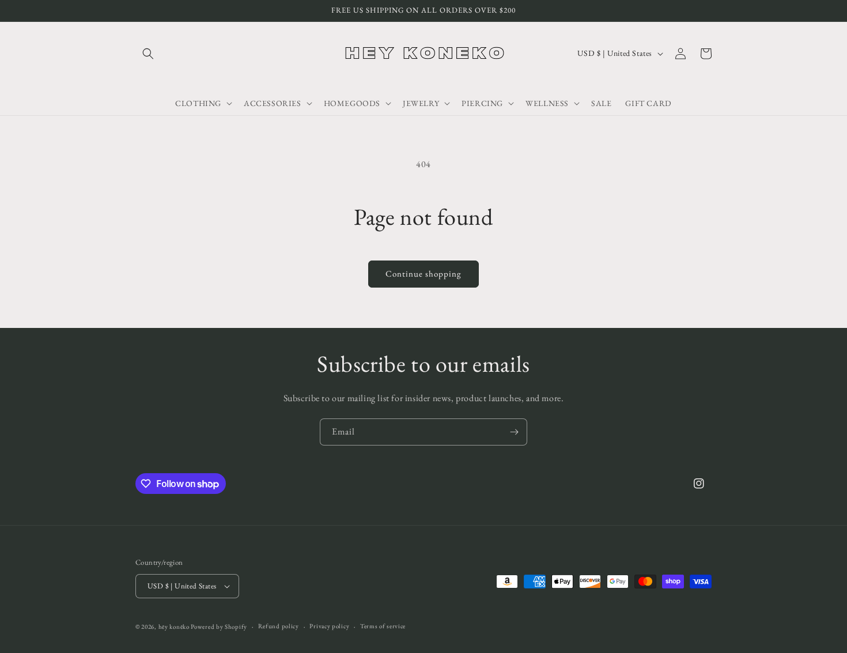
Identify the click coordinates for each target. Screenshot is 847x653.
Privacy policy (329, 626)
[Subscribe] (514, 432)
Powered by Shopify (219, 626)
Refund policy (278, 626)
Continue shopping (423, 273)
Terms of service (383, 626)
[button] (148, 53)
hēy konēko (174, 626)
